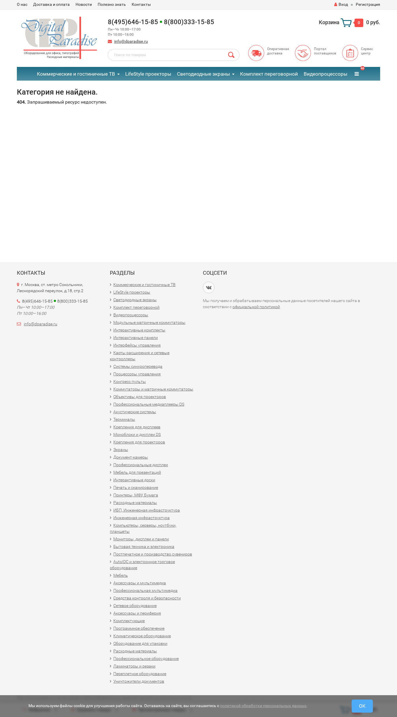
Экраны (120, 449)
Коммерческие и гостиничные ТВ (76, 74)
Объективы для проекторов (139, 396)
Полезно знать (112, 4)
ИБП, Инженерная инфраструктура (146, 510)
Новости (84, 4)
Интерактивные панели (135, 337)
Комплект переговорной (269, 74)
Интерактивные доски (134, 480)
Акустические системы (134, 411)
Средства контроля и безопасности (147, 598)
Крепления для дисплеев (136, 427)
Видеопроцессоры (325, 74)
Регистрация (368, 4)
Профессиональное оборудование (146, 658)
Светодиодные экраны (203, 74)
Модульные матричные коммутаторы (149, 322)
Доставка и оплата (51, 4)
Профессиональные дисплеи (140, 464)
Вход (343, 4)
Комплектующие (129, 620)
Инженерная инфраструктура (141, 517)
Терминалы (124, 419)
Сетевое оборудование (135, 605)
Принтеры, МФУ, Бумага (135, 495)
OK (362, 706)
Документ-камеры (130, 457)
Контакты (141, 4)
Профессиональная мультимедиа (145, 590)
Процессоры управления (137, 374)
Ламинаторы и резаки (134, 666)
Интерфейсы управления (137, 345)
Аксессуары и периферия (137, 613)
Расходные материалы (135, 502)
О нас (22, 4)
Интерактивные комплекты (139, 330)
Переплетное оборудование (139, 673)
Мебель (120, 575)
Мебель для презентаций (137, 472)
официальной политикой (256, 306)
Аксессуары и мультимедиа (139, 583)
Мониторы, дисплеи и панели (141, 539)
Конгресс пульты (129, 381)
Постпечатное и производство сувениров (152, 554)
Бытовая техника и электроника (143, 546)
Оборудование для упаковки (140, 643)
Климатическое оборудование (142, 635)
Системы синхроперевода (137, 366)
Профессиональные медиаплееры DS (148, 404)
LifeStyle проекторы (148, 74)
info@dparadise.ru (131, 41)
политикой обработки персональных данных (263, 705)
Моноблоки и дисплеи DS (137, 434)
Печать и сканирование (135, 487)
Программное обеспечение (138, 628)
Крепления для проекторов (139, 442)
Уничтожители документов (138, 681)
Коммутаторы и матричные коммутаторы (153, 389)
